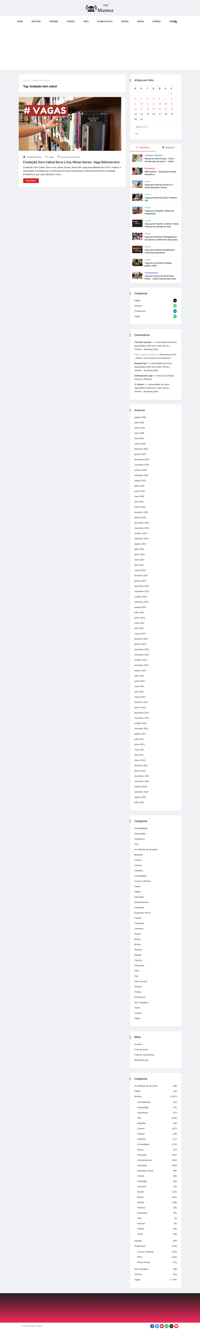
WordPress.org (141, 1060)
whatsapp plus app (143, 375)
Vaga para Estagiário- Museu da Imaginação (159, 212)
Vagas (140, 21)
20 (160, 109)
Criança (138, 865)
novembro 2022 (141, 654)
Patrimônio (139, 965)
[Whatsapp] (167, 1326)
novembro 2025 (141, 465)
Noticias (36, 21)
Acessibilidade (141, 828)
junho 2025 (139, 491)
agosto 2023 (140, 607)
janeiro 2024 (140, 581)
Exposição (150, 169)
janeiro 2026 (140, 454)
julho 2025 (139, 486)
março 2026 (140, 443)
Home (20, 21)
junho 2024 (139, 554)
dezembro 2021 (141, 713)
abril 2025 (139, 501)
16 (136, 109)
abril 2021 (139, 755)
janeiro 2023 (140, 644)
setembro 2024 (141, 538)
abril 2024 (139, 565)
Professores (140, 311)
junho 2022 (139, 681)
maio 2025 (139, 496)
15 (172, 104)
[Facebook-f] (152, 1326)
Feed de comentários (144, 1055)
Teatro (137, 1008)
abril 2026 (139, 438)
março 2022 (140, 697)
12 (154, 104)
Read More (31, 181)
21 (166, 109)
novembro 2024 (141, 528)
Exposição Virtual (142, 913)
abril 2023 (139, 628)
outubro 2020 (140, 786)
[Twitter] (157, 1326)
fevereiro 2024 (141, 575)
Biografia (138, 855)
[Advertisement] (100, 49)
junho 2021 (139, 744)
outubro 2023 (140, 596)
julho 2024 (139, 549)
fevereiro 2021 (141, 765)
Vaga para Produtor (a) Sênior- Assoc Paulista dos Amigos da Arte (162, 225)
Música (137, 944)
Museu (137, 939)
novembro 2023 (141, 591)
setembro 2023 (141, 602)
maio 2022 (139, 686)
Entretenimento (141, 902)
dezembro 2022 (141, 649)
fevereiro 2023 (141, 639)
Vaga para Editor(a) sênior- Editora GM (161, 199)
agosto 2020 (140, 797)
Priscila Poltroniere (34, 157)
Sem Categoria (141, 1002)
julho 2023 (139, 612)
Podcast (138, 986)
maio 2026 (139, 433)
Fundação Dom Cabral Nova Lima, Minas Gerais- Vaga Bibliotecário (71, 162)
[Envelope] (176, 1326)
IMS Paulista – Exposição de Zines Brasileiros (160, 173)
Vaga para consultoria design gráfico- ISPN (158, 264)
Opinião (138, 955)
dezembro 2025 (141, 459)
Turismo (53, 21)
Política (137, 992)
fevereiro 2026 (141, 449)
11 (148, 104)
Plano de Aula (104, 21)
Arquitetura (139, 839)
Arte (136, 844)
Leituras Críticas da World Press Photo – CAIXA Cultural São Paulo (160, 277)
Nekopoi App (140, 363)
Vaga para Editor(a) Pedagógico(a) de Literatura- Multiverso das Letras (161, 238)
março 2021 (140, 760)
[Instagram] (171, 1326)
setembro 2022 (141, 665)
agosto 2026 (140, 417)
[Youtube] (162, 1326)
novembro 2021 (141, 718)
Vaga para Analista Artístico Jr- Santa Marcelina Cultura (159, 186)
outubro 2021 (140, 723)
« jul (136, 133)
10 (142, 104)
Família (137, 918)
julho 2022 (139, 676)
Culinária (138, 870)
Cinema (138, 860)
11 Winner (139, 384)
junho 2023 (139, 618)
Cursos (71, 21)
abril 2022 (139, 691)
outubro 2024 (140, 533)
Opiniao (156, 21)
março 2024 (140, 570)
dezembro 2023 (141, 586)
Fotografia (139, 923)
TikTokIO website (142, 342)
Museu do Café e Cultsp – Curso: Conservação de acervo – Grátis (159, 160)
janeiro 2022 (140, 707)
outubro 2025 (140, 470)
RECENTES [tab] (170, 147)
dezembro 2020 (141, 776)
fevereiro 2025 (141, 512)
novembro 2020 (141, 781)
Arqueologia (140, 833)
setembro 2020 (141, 792)
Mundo (137, 934)
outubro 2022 (140, 660)
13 (160, 104)
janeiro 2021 (140, 771)
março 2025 (140, 507)
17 (142, 109)
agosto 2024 (140, 544)
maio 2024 (139, 560)
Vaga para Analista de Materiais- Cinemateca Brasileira (160, 251)
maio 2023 (139, 623)
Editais (124, 21)
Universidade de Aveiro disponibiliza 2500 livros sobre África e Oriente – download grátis (155, 345)
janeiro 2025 (140, 517)
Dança (137, 886)
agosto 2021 (140, 734)
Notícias (138, 306)
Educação (139, 897)
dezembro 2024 (141, 523)
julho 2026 (139, 422)
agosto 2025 (140, 480)
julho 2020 (139, 802)
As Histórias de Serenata (145, 849)
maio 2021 (139, 749)
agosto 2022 (140, 670)
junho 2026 (139, 428)
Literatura (138, 928)
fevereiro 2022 (141, 702)
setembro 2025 (141, 475)
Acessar (138, 1044)
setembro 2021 (141, 728)
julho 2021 (139, 739)
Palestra (138, 960)
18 (148, 109)
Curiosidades (151, 273)
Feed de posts (141, 1049)
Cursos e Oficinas (154, 155)
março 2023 (140, 633)
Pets (136, 976)
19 (154, 109)
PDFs (85, 21)
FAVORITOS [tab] (144, 147)
